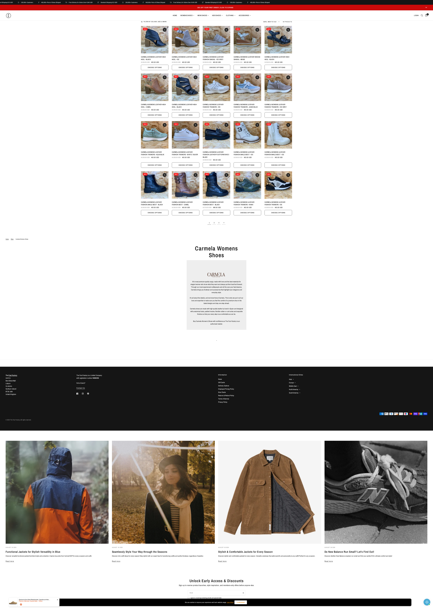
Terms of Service (223, 399)
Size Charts (222, 392)
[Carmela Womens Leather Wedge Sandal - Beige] (247, 39)
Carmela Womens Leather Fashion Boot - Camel (182, 203)
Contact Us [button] (80, 388)
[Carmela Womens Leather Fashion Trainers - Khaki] (247, 185)
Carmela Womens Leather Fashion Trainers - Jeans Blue (246, 105)
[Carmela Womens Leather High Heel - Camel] (154, 87)
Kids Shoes (216, 15)
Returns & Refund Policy (226, 395)
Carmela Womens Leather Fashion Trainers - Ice (213, 105)
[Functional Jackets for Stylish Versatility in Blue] (57, 492)
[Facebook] (78, 393)
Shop (12, 239)
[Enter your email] (243, 593)
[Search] (422, 15)
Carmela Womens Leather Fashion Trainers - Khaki (244, 203)
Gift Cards (221, 382)
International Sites (296, 375)
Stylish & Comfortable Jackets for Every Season (245, 552)
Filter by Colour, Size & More (155, 22)
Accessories (244, 15)
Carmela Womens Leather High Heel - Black (153, 58)
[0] (425, 15)
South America (293, 393)
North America (293, 389)
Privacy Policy (222, 402)
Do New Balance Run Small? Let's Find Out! (349, 552)
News (220, 379)
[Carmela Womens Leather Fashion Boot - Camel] (185, 185)
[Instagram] (84, 393)
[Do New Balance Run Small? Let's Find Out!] (376, 492)
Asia (290, 379)
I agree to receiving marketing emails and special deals (205, 598)
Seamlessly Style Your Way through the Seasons (139, 552)
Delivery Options (223, 385)
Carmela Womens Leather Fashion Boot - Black (213, 203)
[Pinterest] (89, 393)
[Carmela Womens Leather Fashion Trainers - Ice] (216, 87)
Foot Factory (13, 375)
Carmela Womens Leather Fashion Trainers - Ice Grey (276, 105)
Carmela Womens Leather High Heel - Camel (153, 105)
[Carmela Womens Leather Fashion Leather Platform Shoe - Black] (216, 135)
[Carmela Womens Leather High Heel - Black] (154, 39)
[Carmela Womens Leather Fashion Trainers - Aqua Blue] (154, 135)
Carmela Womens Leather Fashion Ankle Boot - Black (152, 203)
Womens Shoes (186, 15)
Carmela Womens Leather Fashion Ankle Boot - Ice (244, 153)
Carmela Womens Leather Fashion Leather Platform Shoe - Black (216, 154)
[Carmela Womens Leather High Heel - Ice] (185, 39)
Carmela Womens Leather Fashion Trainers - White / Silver (185, 153)
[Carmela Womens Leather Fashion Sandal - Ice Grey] (216, 39)
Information (222, 375)
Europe (291, 382)
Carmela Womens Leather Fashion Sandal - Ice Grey (213, 58)
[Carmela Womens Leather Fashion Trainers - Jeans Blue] (247, 87)
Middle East (293, 386)
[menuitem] (175, 15)
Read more (10, 561)
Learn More (230, 602)
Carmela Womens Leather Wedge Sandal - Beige (247, 58)
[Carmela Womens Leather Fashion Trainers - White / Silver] (185, 135)
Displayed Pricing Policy (226, 389)
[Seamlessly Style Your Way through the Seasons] (163, 492)
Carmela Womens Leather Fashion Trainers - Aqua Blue (152, 153)
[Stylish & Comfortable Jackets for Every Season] (269, 492)
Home (175, 15)
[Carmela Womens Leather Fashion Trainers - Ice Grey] (278, 87)
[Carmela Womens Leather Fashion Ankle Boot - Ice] (247, 135)
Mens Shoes (202, 15)
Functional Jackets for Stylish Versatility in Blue (33, 552)
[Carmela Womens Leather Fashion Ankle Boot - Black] (154, 185)
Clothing (230, 15)
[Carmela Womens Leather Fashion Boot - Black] (216, 185)
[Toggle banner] (426, 7)
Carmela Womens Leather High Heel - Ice (184, 58)
